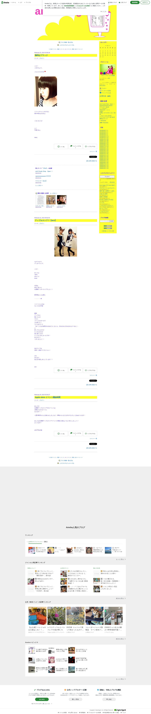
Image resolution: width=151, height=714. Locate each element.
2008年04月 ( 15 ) (104, 168)
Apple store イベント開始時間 (47, 397)
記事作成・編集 (105, 96)
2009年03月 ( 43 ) (104, 152)
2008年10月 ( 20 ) (104, 159)
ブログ (41, 58)
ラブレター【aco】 (105, 107)
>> (109, 45)
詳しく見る (75, 699)
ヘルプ (124, 712)
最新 (58, 49)
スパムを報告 (63, 712)
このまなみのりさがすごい (106, 205)
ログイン (145, 2)
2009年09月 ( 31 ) (104, 143)
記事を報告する (92, 161)
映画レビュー (32, 568)
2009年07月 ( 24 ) (104, 146)
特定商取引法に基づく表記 (111, 712)
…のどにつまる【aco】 (106, 115)
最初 (73, 49)
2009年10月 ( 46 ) (104, 142)
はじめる (42, 699)
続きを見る (102, 85)
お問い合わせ (73, 712)
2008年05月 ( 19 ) (104, 166)
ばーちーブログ (104, 208)
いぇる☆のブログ (104, 211)
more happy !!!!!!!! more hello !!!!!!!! (108, 185)
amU (109, 78)
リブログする (91, 146)
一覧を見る (103, 120)
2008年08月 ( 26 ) (104, 162)
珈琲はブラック (104, 118)
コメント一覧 (93, 151)
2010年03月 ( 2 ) (104, 134)
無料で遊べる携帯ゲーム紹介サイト (108, 191)
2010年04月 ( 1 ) (104, 133)
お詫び (101, 111)
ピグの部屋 (112, 75)
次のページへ (78, 49)
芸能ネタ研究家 (104, 196)
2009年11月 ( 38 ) (104, 140)
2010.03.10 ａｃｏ (105, 109)
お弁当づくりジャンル (35, 541)
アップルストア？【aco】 (46, 220)
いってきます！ (104, 108)
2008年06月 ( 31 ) (104, 165)
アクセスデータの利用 (95, 712)
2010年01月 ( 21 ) (104, 137)
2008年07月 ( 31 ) (104, 164)
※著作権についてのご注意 (108, 231)
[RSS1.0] (108, 226)
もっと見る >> (39, 185)
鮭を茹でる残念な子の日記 (106, 199)
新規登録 (135, 2)
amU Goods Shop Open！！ (107, 104)
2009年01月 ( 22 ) (104, 155)
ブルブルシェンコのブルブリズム (108, 188)
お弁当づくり (65, 568)
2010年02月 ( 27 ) (104, 136)
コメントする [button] (77, 146)
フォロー (107, 176)
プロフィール (104, 75)
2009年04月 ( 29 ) (104, 150)
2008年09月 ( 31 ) (104, 161)
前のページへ (53, 49)
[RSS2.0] (108, 228)
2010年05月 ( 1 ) (104, 132)
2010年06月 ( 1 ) (104, 130)
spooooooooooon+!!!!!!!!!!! (106, 105)
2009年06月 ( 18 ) (104, 148)
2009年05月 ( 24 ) (104, 149)
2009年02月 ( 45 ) (104, 153)
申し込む (109, 699)
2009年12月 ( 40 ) (104, 139)
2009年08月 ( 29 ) (104, 145)
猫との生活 (96, 568)
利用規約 (83, 712)
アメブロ (102, 202)
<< (105, 45)
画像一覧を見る (104, 122)
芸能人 (46, 541)
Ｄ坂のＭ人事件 (104, 194)
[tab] (35, 542)
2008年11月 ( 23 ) (104, 158)
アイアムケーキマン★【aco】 (107, 117)
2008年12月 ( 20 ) (104, 156)
